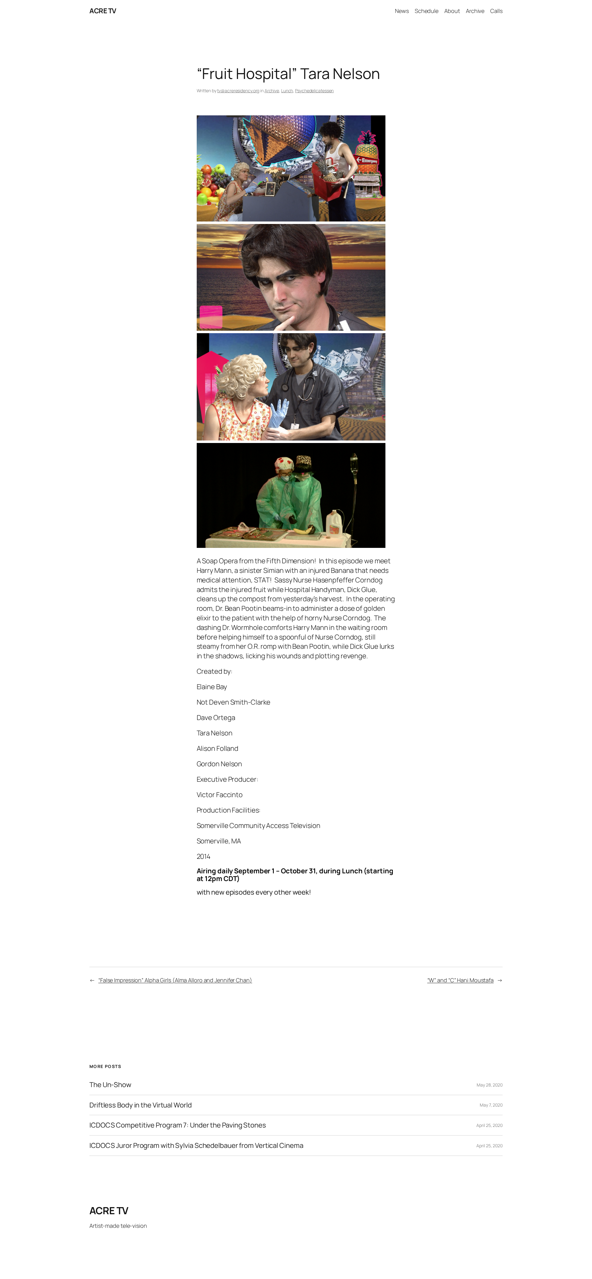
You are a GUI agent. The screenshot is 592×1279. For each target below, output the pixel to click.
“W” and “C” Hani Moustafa (460, 980)
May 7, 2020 (491, 1105)
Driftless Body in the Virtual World (140, 1105)
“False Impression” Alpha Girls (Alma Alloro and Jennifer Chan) (175, 980)
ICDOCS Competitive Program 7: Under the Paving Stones (177, 1125)
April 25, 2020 (489, 1125)
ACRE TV (102, 10)
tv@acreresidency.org (238, 90)
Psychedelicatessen (314, 90)
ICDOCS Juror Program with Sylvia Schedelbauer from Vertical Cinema (196, 1145)
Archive (272, 90)
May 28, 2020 (490, 1085)
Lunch (287, 90)
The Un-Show (110, 1085)
